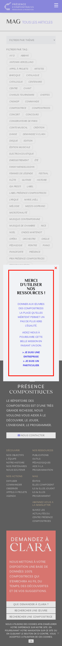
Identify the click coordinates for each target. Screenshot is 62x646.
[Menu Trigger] (56, 5)
